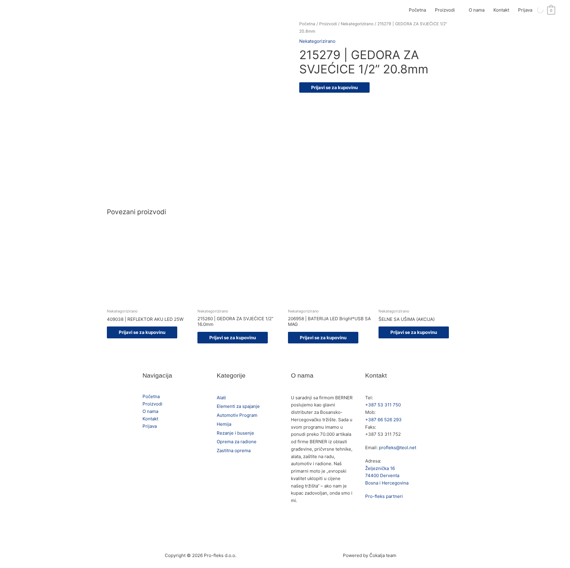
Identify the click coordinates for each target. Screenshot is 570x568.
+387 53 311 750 (383, 405)
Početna (417, 10)
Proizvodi (445, 10)
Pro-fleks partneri (384, 496)
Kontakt (501, 10)
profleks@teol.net (397, 447)
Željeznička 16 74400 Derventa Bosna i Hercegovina (386, 476)
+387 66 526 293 (383, 419)
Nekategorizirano (357, 23)
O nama (476, 10)
